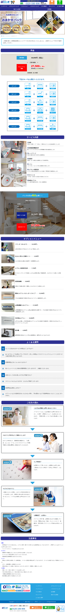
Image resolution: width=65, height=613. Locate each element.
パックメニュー (24, 6)
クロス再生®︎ (44, 6)
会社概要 (53, 591)
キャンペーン (52, 6)
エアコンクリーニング (14, 6)
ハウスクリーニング (34, 6)
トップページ (4, 6)
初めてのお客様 (17, 9)
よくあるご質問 (60, 6)
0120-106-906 (33, 3)
